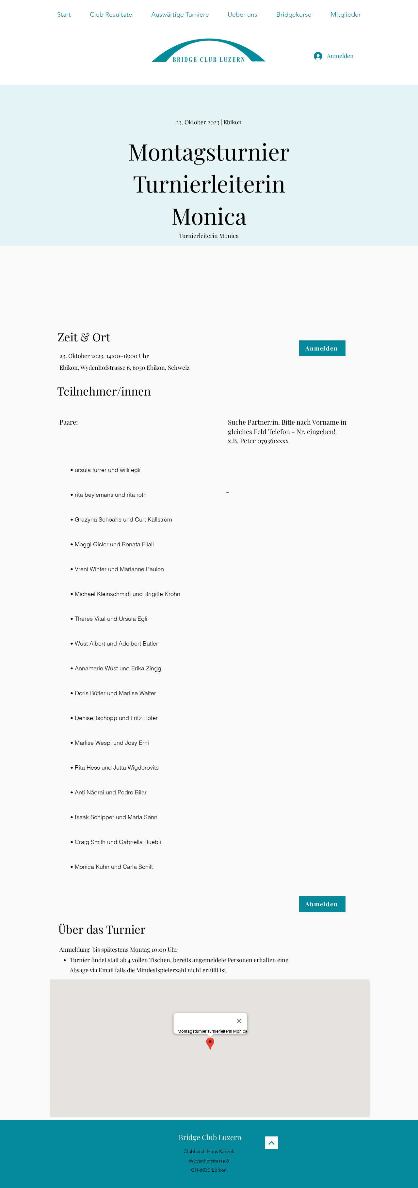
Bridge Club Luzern (210, 1137)
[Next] (271, 1142)
